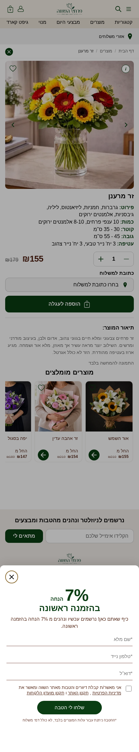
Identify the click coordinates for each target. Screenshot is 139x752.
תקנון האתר (78, 693)
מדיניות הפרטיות (106, 693)
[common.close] (11, 577)
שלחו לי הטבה (69, 707)
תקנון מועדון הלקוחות (45, 693)
